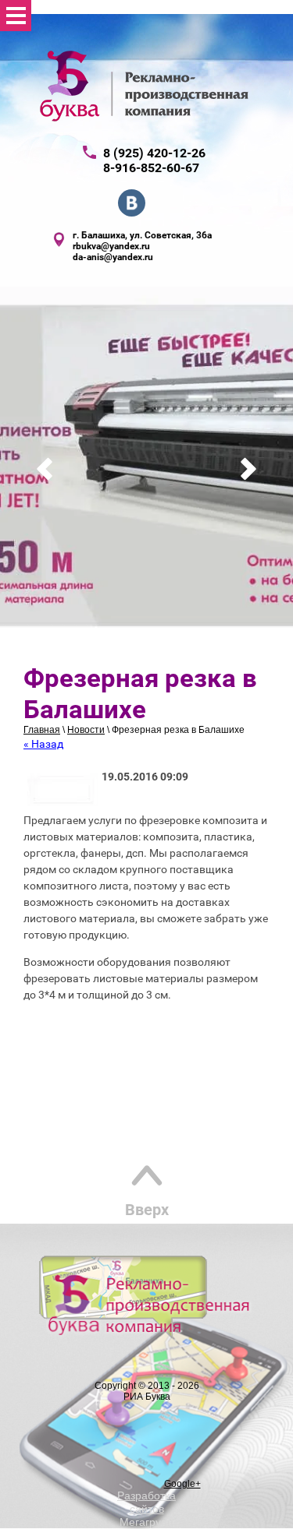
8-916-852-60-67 (151, 167)
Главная (41, 729)
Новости (86, 729)
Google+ (182, 1483)
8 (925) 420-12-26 (154, 153)
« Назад (43, 744)
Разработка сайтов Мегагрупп (146, 1508)
